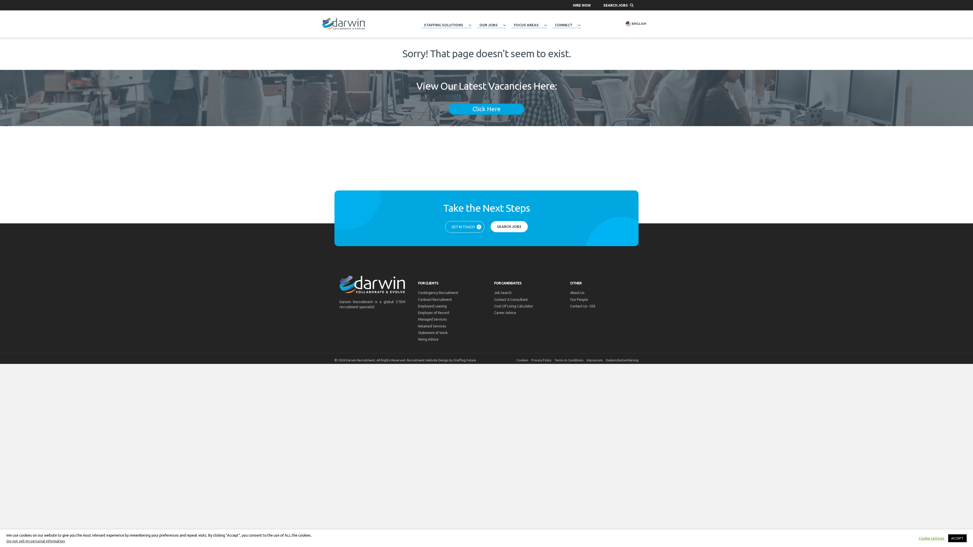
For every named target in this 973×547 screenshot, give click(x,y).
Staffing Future (465, 360)
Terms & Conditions (569, 360)
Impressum (595, 360)
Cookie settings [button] (931, 538)
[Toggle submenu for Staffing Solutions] (470, 25)
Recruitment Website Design (427, 360)
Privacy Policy (541, 360)
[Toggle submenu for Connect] (579, 25)
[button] (582, 5)
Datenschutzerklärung (622, 360)
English (638, 24)
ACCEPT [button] (957, 538)
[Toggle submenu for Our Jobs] (504, 25)
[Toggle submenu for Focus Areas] (545, 25)
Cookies (522, 360)
